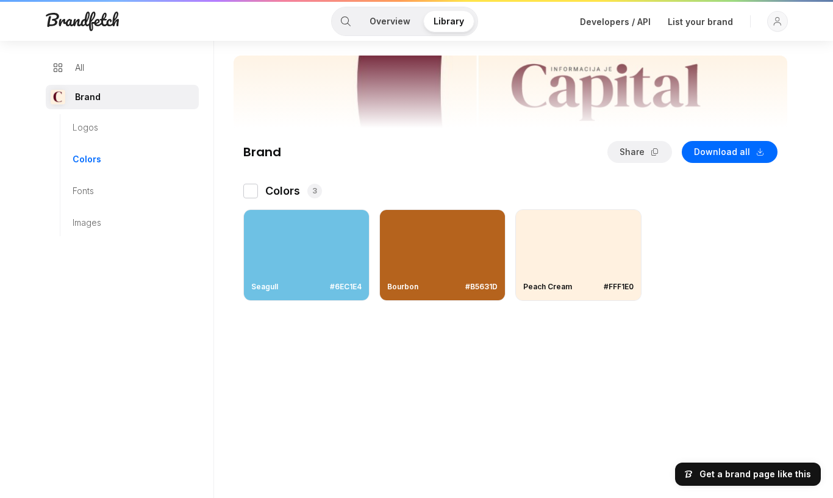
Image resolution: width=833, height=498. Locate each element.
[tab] (345, 21)
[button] (777, 21)
